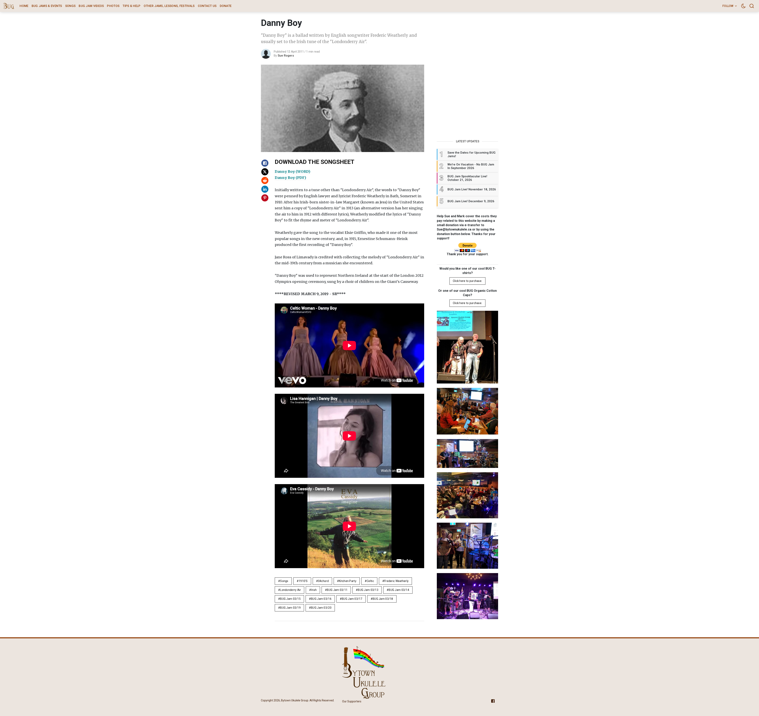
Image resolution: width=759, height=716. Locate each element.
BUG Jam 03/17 (352, 598)
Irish (314, 589)
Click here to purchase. (467, 280)
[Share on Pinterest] (264, 197)
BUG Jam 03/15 (290, 598)
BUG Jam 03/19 (290, 607)
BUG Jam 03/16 (321, 598)
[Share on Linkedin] (264, 189)
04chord (323, 581)
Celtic (370, 581)
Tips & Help (131, 6)
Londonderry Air (290, 589)
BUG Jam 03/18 (383, 598)
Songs (70, 6)
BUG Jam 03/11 (337, 589)
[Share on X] (264, 171)
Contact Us (207, 6)
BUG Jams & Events (47, 6)
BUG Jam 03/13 (368, 589)
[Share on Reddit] (264, 180)
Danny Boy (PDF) (290, 177)
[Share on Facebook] (264, 163)
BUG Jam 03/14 (399, 589)
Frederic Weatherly (396, 581)
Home (24, 6)
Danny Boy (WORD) (292, 171)
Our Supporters (351, 701)
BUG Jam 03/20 (321, 607)
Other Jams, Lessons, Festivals (169, 6)
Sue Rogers (286, 55)
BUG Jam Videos (91, 6)
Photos (113, 6)
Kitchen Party (347, 581)
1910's (303, 581)
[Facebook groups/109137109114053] (493, 700)
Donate (226, 6)
